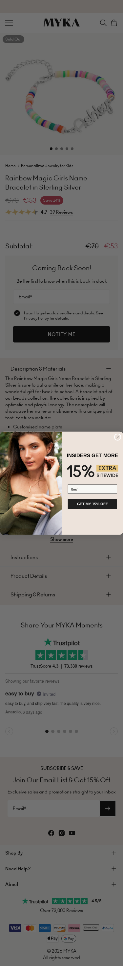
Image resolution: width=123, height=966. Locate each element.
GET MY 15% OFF (92, 504)
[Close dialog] (117, 437)
